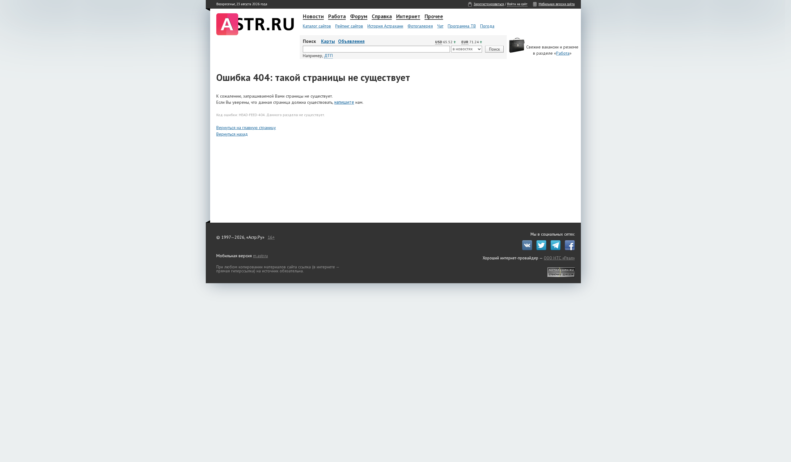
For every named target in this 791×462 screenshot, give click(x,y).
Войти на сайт (517, 4)
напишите (344, 102)
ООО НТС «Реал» (559, 258)
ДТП (328, 55)
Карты (328, 41)
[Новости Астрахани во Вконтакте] (525, 248)
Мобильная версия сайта (557, 4)
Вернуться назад (232, 134)
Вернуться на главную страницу (246, 127)
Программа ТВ (462, 26)
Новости (313, 17)
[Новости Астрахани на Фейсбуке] (568, 248)
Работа (337, 17)
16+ (271, 237)
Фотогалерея (420, 26)
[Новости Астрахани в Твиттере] (539, 248)
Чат (440, 26)
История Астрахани (385, 26)
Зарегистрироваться (489, 4)
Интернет (408, 17)
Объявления (351, 41)
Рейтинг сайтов (349, 26)
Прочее (434, 17)
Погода (487, 26)
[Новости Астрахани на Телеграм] (554, 248)
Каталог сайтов (317, 26)
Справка (382, 17)
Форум (358, 17)
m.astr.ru (260, 255)
